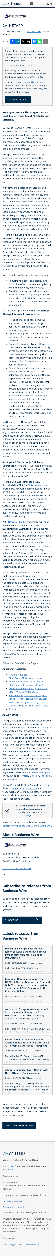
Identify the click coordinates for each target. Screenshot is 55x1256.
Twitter (24, 775)
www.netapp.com (42, 772)
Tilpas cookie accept (13, 1207)
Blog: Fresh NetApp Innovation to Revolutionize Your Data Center (27, 680)
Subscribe (11, 920)
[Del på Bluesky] (34, 41)
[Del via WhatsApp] (39, 41)
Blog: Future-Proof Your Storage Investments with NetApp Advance (28, 687)
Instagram (13, 779)
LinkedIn (34, 775)
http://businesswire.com (16, 868)
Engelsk (14, 1244)
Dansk (5, 1244)
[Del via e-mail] (45, 41)
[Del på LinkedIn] (17, 41)
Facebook (45, 775)
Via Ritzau (7, 1169)
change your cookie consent (28, 82)
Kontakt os (8, 1166)
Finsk (36, 1244)
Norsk (22, 1244)
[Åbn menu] (32, 3)
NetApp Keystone (38, 485)
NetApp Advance (18, 674)
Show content (18, 99)
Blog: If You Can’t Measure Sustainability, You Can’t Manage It (28, 694)
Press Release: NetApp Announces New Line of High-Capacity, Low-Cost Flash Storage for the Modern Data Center (30, 704)
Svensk (29, 1244)
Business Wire (34, 31)
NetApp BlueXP (16, 522)
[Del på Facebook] (12, 41)
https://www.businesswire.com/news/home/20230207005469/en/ (27, 826)
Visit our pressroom (19, 1125)
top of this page (23, 815)
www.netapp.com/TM (24, 788)
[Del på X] (23, 41)
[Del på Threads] (28, 41)
